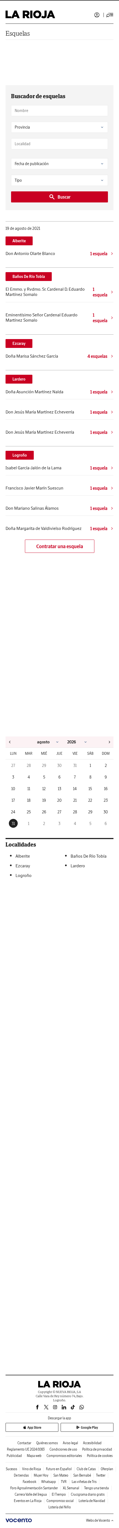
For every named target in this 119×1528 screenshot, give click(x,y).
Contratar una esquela (59, 546)
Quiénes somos (47, 1443)
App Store (34, 1427)
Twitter (100, 1475)
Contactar (24, 1443)
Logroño (19, 455)
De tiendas (21, 1475)
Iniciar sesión (97, 15)
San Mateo (60, 1475)
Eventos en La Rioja (28, 1501)
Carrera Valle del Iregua (31, 1494)
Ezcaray (18, 343)
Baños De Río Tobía (28, 276)
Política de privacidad (97, 1449)
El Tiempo (59, 1494)
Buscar (64, 197)
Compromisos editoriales (64, 1456)
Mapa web (34, 1456)
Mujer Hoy (41, 1475)
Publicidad (14, 1456)
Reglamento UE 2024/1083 (26, 1449)
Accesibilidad (92, 1443)
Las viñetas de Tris (84, 1482)
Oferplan (107, 1469)
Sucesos (11, 1469)
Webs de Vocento (98, 1520)
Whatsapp (48, 1482)
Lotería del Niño (59, 1507)
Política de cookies (100, 1456)
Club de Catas (86, 1469)
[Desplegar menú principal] (109, 15)
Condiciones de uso (63, 1449)
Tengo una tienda (96, 1488)
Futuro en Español (59, 1469)
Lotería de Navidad (92, 1501)
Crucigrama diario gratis (88, 1494)
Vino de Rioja (31, 1469)
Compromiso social (60, 1501)
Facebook (29, 1482)
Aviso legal (70, 1443)
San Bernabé (82, 1475)
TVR (64, 1482)
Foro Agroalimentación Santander (34, 1488)
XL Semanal (71, 1488)
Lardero (18, 379)
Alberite (19, 240)
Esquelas (18, 33)
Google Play (89, 1427)
